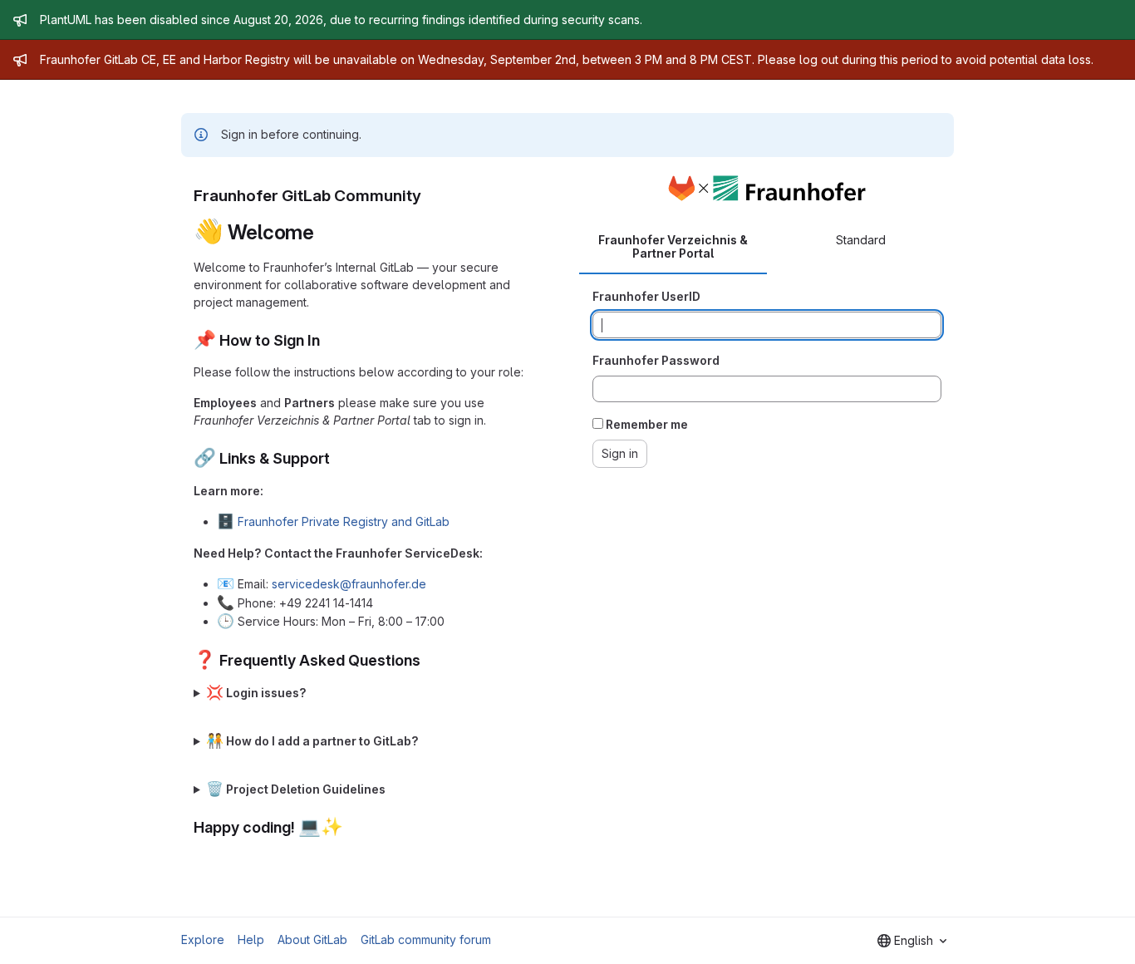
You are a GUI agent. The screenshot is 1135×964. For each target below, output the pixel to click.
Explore (202, 939)
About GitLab (312, 939)
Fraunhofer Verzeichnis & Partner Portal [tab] (673, 246)
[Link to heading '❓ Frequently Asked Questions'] (428, 660)
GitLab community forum (426, 939)
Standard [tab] (861, 240)
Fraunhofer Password (656, 360)
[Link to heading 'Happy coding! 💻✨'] (351, 827)
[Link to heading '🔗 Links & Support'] (338, 458)
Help (251, 939)
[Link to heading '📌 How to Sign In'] (328, 340)
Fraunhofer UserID (646, 296)
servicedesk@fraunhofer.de (349, 584)
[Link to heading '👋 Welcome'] (325, 232)
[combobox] (912, 941)
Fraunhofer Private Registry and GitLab (344, 521)
